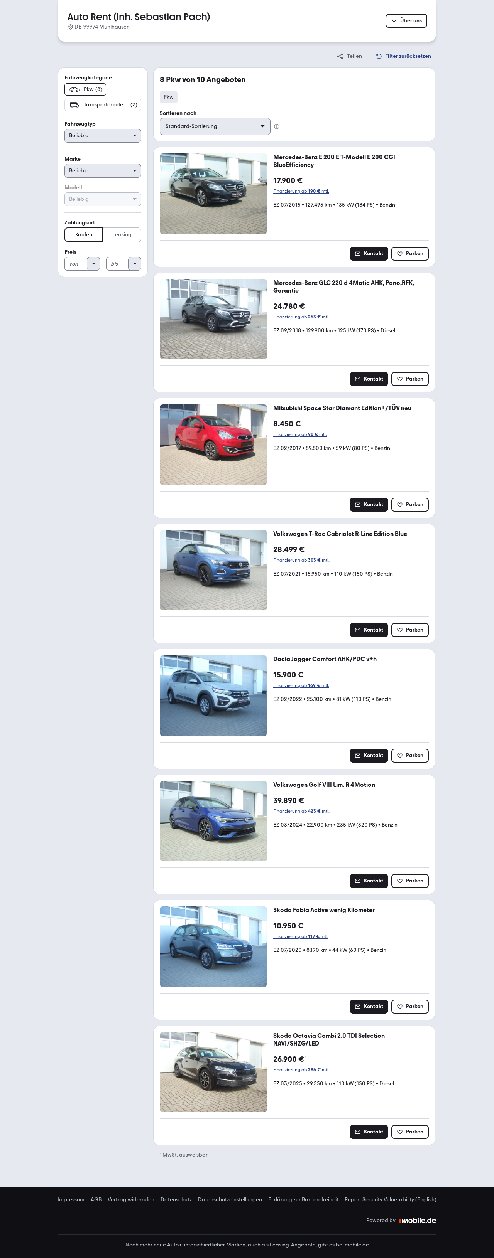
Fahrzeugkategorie (88, 77)
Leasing (122, 234)
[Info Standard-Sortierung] (277, 126)
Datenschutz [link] (176, 1200)
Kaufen (83, 234)
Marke (72, 159)
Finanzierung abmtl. (301, 191)
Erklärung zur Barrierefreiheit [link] (303, 1200)
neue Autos (167, 1244)
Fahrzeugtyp (80, 124)
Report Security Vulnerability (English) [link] (390, 1200)
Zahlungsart (79, 222)
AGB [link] (96, 1200)
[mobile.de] (417, 1220)
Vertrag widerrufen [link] (131, 1200)
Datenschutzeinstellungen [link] (230, 1200)
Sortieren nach (178, 113)
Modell (73, 187)
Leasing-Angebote (293, 1244)
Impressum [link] (71, 1200)
